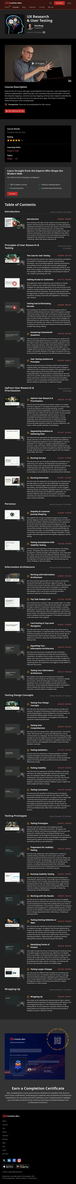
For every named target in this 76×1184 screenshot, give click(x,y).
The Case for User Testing (38, 255)
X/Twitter (4, 1160)
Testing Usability (38, 768)
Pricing (42, 7)
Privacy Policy (32, 1178)
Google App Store (22, 1166)
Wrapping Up (36, 996)
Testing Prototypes (39, 823)
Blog (24, 7)
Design (9, 159)
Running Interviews (39, 477)
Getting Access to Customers (40, 279)
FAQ (3, 1146)
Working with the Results (42, 896)
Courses (16, 7)
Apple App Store (8, 1166)
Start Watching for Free (16, 111)
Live (3, 1128)
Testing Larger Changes (41, 969)
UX (16, 159)
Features (32, 7)
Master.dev (13, 3)
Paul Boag (38, 25)
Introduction (33, 219)
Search (50, 3)
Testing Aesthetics (38, 750)
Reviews (5, 1139)
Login (69, 3)
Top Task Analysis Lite (40, 599)
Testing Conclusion (39, 789)
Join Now (59, 3)
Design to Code (13, 151)
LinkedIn (9, 1160)
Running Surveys (38, 458)
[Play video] (38, 63)
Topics (4, 1132)
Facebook (14, 1160)
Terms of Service (21, 1178)
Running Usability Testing (42, 874)
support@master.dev (15, 1172)
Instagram (19, 1160)
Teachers (5, 1135)
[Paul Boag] (30, 27)
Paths (7, 7)
